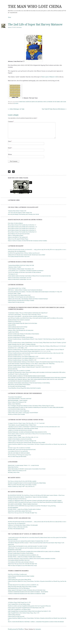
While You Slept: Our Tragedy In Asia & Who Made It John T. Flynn (22, 565)
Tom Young (19, 27)
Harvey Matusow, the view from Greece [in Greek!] (18, 233)
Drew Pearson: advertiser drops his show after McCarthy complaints (22, 481)
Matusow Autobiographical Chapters (15, 235)
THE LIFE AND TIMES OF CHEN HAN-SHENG (19, 453)
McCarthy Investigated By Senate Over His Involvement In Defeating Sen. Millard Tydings (27, 483)
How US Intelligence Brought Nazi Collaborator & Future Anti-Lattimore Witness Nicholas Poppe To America (31, 405)
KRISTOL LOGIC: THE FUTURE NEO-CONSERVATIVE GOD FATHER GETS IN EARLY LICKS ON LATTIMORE (34, 551)
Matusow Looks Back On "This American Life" (18, 237)
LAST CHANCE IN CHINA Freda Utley (16, 409)
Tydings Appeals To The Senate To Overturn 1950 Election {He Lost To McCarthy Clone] (26, 590)
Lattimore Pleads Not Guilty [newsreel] (16, 302)
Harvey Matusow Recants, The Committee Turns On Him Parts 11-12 (22, 226)
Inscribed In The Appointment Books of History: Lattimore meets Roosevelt (23, 253)
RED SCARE (63, 101)
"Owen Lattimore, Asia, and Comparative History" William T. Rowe (22, 425)
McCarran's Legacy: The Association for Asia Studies (19, 370)
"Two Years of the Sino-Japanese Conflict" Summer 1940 (20, 212)
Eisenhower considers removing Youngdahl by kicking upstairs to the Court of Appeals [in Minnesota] (29, 606)
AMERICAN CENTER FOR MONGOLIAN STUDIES (20, 430)
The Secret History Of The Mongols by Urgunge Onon (19, 454)
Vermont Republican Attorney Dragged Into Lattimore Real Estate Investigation (24, 388)
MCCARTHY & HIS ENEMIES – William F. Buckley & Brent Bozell (22, 504)
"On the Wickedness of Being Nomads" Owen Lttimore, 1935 (21, 268)
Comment (11, 121)
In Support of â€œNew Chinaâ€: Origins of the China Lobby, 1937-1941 (23, 437)
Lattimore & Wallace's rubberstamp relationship (17, 526)
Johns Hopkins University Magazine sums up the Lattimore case (21, 297)
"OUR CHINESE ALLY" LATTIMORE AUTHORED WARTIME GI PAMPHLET (25, 270)
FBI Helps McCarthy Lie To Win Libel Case (17, 498)
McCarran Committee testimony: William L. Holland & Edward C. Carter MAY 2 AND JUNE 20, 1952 (29, 367)
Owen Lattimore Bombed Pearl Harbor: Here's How (19, 256)
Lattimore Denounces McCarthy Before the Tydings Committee (21, 300)
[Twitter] (9, 171)
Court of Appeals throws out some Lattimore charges (19, 604)
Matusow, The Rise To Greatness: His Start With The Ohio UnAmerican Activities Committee (27, 240)
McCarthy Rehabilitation (13, 507)
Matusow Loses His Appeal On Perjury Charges (18, 239)
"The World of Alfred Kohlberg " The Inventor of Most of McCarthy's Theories (24, 314)
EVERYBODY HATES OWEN (14, 549)
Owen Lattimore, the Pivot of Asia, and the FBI (18, 451)
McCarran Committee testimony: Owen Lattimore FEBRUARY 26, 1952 (23, 356)
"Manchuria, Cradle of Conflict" (14, 267)
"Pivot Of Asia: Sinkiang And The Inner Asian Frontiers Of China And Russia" (24, 272)
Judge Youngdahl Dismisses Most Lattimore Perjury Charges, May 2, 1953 (23, 613)
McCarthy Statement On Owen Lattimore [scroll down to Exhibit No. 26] (23, 555)
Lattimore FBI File (12, 325)
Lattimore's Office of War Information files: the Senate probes (20, 330)
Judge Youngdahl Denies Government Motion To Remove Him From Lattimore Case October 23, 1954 (29, 611)
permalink (16, 103)
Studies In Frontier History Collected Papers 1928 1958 (19, 277)
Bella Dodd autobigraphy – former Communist (17, 400)
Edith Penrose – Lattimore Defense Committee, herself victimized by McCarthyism (25, 290)
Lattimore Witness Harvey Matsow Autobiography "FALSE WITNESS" (23, 412)
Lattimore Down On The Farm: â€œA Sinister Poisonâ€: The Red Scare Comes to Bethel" (26, 254)
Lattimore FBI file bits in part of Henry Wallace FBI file (19, 579)
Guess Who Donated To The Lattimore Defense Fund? (19, 295)
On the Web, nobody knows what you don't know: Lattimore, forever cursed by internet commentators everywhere (31, 558)
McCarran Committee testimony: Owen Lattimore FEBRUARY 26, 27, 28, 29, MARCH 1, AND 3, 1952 (30, 358)
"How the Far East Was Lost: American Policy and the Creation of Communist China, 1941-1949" (28, 541)
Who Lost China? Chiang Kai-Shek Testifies (17, 456)
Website (10, 154)
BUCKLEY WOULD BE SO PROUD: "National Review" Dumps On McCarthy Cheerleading (27, 497)
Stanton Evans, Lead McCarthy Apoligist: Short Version (19, 511)
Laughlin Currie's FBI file (13, 332)
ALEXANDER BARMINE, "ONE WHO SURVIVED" (19, 398)
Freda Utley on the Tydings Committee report (17, 574)
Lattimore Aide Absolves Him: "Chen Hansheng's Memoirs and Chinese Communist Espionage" (28, 298)
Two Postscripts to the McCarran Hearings (17, 386)
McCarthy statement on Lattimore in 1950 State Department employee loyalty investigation (26, 375)
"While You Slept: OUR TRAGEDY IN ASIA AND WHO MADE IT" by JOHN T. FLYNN (27, 546)
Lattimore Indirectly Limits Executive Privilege (17, 326)
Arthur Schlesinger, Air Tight (16, 109)
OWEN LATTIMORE (47, 101)
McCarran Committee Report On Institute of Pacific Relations (20, 337)
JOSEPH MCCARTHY (30, 101)
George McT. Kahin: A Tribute (14, 293)
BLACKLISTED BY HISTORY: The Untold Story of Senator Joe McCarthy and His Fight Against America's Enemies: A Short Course (36, 495)
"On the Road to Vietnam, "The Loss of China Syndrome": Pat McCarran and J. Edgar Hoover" (28, 312)
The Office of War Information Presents (16, 528)
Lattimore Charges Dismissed (14, 614)
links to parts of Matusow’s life (49, 77)
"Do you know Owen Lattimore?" (15, 397)
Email (10, 148)
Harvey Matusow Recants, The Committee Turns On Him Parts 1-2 (22, 225)
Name (10, 141)
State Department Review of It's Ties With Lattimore (19, 588)
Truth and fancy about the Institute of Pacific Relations (19, 384)
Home (9, 17)
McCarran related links (12, 368)
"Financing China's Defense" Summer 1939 (17, 210)
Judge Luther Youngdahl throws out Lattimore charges (19, 609)
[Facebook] (13, 171)
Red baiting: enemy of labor (13, 472)
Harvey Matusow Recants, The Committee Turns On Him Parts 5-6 (22, 230)
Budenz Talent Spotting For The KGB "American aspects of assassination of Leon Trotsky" (27, 468)
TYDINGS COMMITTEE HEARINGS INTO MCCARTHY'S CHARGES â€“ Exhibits (26, 593)
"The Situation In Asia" (13, 274)
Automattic (38, 629)
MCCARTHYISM (39, 101)
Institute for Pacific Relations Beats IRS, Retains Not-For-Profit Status (22, 323)
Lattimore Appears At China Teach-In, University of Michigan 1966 (22, 440)
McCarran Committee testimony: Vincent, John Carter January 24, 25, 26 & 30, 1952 (25, 365)
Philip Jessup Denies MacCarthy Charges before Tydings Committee (22, 484)
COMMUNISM (21, 101)
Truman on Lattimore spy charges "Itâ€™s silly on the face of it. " (21, 486)
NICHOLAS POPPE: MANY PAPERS (16, 414)
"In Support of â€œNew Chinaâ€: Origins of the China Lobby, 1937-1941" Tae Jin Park (26, 423)
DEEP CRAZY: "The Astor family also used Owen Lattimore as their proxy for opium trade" (27, 548)
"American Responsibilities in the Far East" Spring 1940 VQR (21, 265)
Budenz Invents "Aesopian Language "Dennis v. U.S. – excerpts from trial (23, 465)
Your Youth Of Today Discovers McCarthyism (54, 109)
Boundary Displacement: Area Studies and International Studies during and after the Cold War (27, 432)
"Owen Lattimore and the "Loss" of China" (17, 288)
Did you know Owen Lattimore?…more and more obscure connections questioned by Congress (28, 316)
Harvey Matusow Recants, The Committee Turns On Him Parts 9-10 (22, 232)
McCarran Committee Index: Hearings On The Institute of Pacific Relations (23, 333)
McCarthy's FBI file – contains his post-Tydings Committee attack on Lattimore (24, 509)
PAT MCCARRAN (56, 101)
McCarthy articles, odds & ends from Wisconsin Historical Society (22, 449)
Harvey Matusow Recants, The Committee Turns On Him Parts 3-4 (22, 228)
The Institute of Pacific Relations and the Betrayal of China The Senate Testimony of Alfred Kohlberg (29, 382)
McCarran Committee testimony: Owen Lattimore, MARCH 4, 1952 (22, 360)
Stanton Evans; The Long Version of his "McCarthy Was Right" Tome (22, 512)
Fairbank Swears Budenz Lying (14, 321)
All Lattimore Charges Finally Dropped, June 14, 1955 (19, 602)
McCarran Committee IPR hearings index (16, 335)
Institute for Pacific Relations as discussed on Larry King (20, 439)
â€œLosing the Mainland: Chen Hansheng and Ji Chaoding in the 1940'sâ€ (23, 214)
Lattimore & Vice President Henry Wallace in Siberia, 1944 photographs (23, 525)
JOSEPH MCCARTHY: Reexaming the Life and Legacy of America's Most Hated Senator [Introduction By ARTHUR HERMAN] (35, 502)
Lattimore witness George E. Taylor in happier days (18, 411)
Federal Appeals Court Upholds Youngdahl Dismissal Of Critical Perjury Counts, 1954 (26, 607)
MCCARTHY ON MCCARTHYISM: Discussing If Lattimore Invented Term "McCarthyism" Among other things (32, 505)
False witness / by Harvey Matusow (15, 223)
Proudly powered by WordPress (16, 629)
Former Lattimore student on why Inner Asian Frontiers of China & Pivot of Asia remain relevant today (29, 275)
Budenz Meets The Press (13, 467)
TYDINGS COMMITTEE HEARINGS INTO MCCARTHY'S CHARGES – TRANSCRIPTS (28, 591)
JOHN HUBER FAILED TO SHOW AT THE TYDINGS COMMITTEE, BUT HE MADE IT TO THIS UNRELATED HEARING (36, 407)
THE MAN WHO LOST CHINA (35, 6)
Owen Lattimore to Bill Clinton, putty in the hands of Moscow (21, 562)
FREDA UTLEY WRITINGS (14, 404)
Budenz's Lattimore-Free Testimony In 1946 (17, 402)
